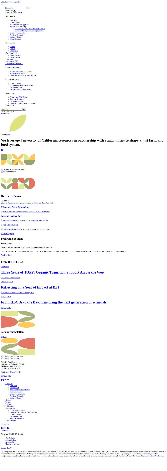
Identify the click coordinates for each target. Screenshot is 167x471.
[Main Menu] (2, 4)
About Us (8, 384)
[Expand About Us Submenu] (14, 10)
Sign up (3, 337)
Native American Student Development (150, 456)
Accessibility (10, 442)
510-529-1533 (6, 376)
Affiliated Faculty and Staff (20, 390)
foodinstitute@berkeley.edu (11, 372)
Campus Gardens (16, 416)
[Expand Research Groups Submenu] (24, 26)
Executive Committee (17, 394)
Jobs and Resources (17, 418)
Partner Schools (15, 398)
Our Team (13, 386)
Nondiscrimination (12, 444)
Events (7, 402)
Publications (9, 406)
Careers (8, 400)
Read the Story (6, 255)
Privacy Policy (10, 440)
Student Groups (15, 414)
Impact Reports (10, 420)
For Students (10, 408)
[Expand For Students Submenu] (16, 61)
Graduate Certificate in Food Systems (23, 412)
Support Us (9, 105)
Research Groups (16, 392)
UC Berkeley (10, 438)
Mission (8, 404)
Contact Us (5, 424)
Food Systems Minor (17, 410)
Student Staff (14, 388)
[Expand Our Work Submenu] (14, 53)
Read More (5, 201)
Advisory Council (16, 396)
